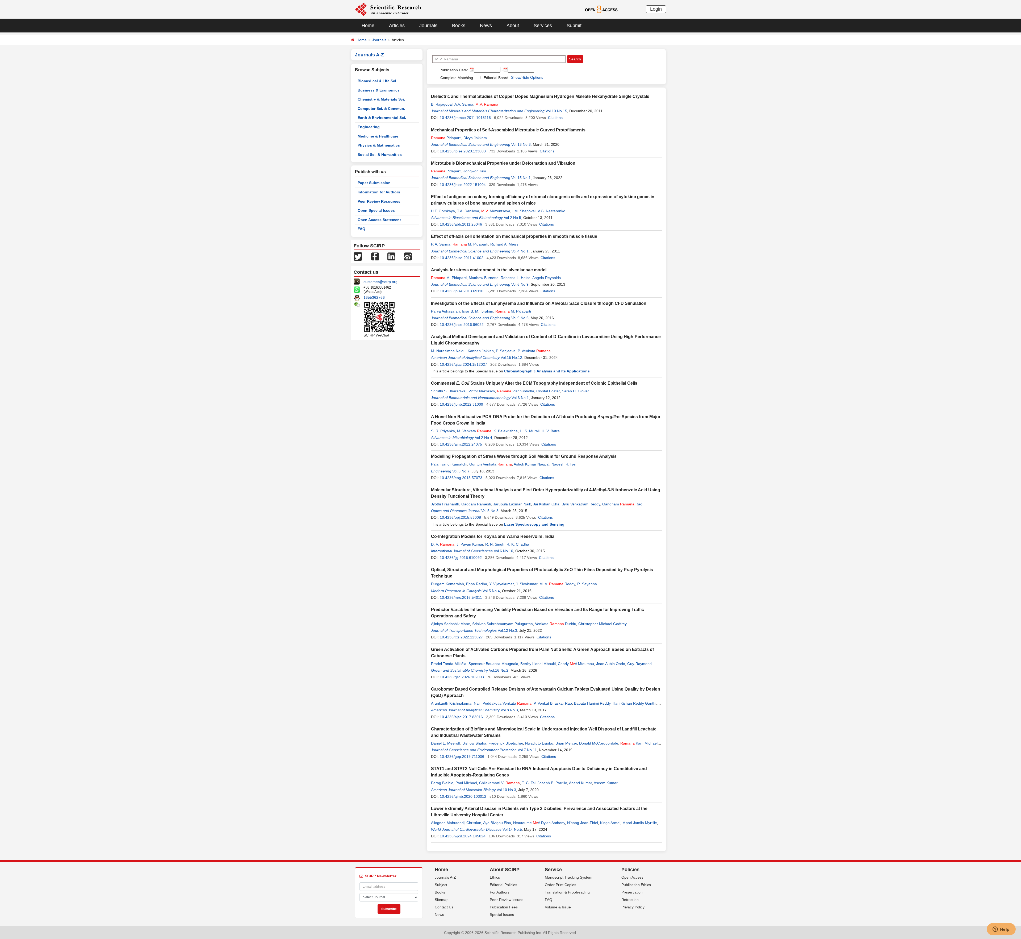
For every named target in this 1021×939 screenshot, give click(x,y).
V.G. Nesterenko (551, 211)
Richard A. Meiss (504, 244)
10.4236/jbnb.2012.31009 (461, 404)
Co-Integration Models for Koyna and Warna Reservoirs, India (492, 536)
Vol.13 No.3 (521, 144)
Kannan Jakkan (481, 351)
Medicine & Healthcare (378, 136)
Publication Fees (504, 907)
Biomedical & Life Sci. (377, 81)
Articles (397, 25)
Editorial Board (496, 78)
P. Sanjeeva (506, 351)
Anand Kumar (580, 783)
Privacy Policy (633, 907)
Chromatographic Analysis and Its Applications (547, 371)
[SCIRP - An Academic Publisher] (388, 9)
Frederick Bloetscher (505, 743)
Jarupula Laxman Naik (512, 504)
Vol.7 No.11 (527, 750)
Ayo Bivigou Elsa (497, 823)
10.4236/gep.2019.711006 (462, 756)
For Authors (499, 892)
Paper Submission (374, 183)
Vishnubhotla (515, 391)
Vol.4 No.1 (520, 251)
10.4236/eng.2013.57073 (461, 478)
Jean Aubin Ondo (610, 664)
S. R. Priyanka (443, 431)
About (513, 25)
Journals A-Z (445, 877)
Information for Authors (379, 192)
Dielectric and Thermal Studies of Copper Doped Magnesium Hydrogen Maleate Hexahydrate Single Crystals (540, 96)
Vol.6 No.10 (503, 551)
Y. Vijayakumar (501, 584)
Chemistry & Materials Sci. (381, 99)
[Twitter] (358, 256)
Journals (428, 25)
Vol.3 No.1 (520, 398)
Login (656, 9)
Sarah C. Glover (575, 391)
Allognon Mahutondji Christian (456, 823)
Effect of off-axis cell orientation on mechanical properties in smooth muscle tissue (514, 236)
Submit (574, 25)
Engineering (369, 127)
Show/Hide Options (527, 77)
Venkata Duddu (555, 624)
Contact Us (444, 907)
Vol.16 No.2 (498, 670)
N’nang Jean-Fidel (582, 823)
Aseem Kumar (606, 783)
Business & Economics (379, 90)
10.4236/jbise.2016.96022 (462, 324)
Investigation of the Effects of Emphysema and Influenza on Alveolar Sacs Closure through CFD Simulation (538, 303)
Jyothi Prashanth (445, 504)
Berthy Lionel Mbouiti (538, 664)
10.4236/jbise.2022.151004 (463, 184)
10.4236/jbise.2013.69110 (461, 291)
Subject (441, 885)
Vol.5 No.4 (491, 591)
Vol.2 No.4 (483, 437)
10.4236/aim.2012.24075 (461, 444)
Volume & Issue (558, 907)
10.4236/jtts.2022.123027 (461, 637)
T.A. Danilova (468, 211)
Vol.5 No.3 (490, 511)
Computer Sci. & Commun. (381, 108)
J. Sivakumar (526, 584)
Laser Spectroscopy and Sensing (534, 524)
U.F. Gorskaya (443, 211)
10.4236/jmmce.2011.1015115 (465, 117)
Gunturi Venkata (490, 464)
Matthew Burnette (484, 278)
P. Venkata (534, 351)
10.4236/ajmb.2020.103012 (463, 796)
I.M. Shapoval (523, 211)
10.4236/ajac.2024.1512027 (463, 364)
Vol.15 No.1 (521, 178)
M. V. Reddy (557, 584)
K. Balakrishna (505, 431)
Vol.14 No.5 (512, 829)
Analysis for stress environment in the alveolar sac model (488, 270)
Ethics (495, 877)
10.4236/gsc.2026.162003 (462, 677)
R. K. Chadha (518, 544)
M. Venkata (474, 431)
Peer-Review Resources (379, 201)
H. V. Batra (551, 431)
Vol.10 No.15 (556, 111)
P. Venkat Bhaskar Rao (553, 703)
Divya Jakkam (475, 138)
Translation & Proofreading (567, 892)
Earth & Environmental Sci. (382, 117)
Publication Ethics (636, 885)
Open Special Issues (376, 210)
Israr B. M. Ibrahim (477, 311)
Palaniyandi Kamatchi (449, 464)
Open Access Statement (379, 220)
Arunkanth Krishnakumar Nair (455, 703)
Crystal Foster (548, 391)
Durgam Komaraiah (447, 584)
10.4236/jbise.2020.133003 (463, 151)
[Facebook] (375, 256)
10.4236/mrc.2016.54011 (461, 597)
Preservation (632, 892)
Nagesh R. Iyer (564, 464)
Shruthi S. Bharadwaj (448, 391)
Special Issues (502, 914)
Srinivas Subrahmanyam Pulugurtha (502, 624)
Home (368, 25)
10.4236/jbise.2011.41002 (461, 258)
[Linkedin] (391, 256)
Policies (630, 869)
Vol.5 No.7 (461, 471)
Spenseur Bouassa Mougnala (493, 664)
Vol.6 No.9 (520, 284)
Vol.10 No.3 (506, 790)
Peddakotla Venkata (507, 703)
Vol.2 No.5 (512, 217)
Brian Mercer (566, 743)
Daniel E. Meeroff (445, 743)
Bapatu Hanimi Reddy (592, 703)
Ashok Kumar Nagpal (531, 464)
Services (543, 25)
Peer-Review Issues (506, 900)
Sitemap (442, 900)
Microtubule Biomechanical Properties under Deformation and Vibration (503, 163)
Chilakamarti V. (499, 783)
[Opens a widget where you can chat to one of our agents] (1001, 929)
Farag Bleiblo (442, 783)
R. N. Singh (494, 544)
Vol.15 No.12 (511, 357)
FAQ (361, 229)
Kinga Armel (610, 823)
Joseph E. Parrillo (552, 783)
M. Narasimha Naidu (448, 351)
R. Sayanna (587, 584)
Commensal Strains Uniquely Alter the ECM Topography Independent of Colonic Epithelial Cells (534, 383)
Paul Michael (466, 783)
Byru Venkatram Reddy (581, 504)
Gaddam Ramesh (476, 504)
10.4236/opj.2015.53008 (460, 517)
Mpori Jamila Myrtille (639, 823)
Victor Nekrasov (481, 391)
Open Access (632, 877)
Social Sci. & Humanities (380, 154)
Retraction (630, 900)
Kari (631, 743)
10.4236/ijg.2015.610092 (461, 557)
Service (553, 869)
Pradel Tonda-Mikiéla (448, 664)
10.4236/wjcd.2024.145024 (463, 836)
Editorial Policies (503, 885)
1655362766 (374, 297)
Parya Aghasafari (445, 311)
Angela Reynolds (546, 278)
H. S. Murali (529, 431)
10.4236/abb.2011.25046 (461, 224)
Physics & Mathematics (379, 145)
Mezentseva (495, 211)
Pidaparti (446, 138)
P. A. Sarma (440, 244)
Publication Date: (453, 70)
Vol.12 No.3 (507, 630)
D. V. (442, 544)
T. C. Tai (528, 783)
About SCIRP (505, 869)
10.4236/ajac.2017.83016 (461, 717)
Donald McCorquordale (598, 743)
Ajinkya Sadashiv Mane (450, 624)
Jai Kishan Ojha (546, 504)
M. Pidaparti (470, 244)
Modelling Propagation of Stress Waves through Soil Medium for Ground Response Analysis (524, 456)
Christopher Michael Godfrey (602, 624)
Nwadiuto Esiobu (539, 743)
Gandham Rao (622, 504)
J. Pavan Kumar (470, 544)
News (486, 25)
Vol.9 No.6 (520, 318)
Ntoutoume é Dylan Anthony (539, 823)
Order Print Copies (560, 885)
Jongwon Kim (474, 171)
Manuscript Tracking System (568, 877)
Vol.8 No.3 (509, 710)
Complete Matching (456, 78)
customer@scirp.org (380, 282)
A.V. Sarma (463, 104)
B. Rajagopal (442, 104)
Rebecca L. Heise (515, 278)
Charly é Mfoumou (576, 664)
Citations (555, 117)
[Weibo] (408, 256)
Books (458, 25)
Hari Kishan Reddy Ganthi (634, 703)
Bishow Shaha (474, 743)
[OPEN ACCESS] (601, 9)
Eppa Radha (476, 584)
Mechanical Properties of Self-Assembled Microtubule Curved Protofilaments (508, 130)
